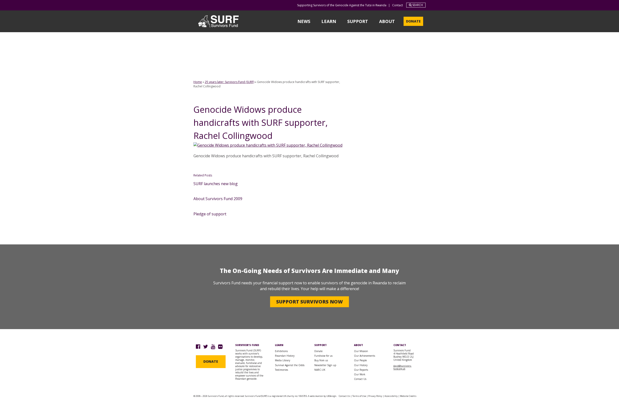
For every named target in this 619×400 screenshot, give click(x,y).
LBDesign (331, 396)
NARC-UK (319, 369)
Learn (328, 21)
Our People (360, 360)
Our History (361, 365)
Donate (413, 21)
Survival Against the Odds (289, 365)
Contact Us (360, 379)
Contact (397, 5)
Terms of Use (359, 396)
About (387, 21)
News (303, 21)
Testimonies (281, 369)
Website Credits (408, 396)
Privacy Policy (375, 396)
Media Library (282, 360)
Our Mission (361, 351)
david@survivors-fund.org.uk (402, 367)
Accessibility (391, 396)
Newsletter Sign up (325, 365)
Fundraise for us (323, 355)
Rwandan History (285, 355)
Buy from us (321, 360)
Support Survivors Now (309, 301)
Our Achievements (364, 355)
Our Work (359, 374)
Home (197, 82)
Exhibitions (281, 351)
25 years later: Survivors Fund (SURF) (229, 82)
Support (357, 21)
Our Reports (361, 369)
